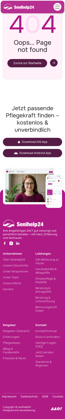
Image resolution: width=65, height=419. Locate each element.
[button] (57, 7)
